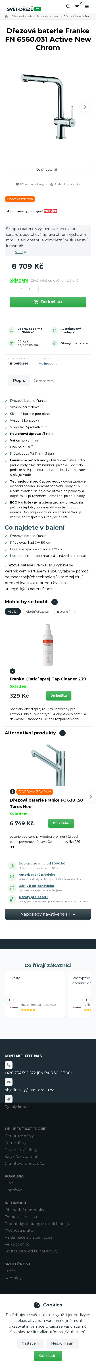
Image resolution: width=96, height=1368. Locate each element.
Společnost (18, 1264)
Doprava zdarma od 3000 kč (29, 330)
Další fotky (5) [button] (46, 170)
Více (19, 252)
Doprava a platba (21, 1217)
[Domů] (24, 9)
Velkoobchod (17, 1244)
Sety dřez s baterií (21, 1157)
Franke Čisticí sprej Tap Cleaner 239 (48, 679)
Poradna (14, 1176)
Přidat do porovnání (67, 184)
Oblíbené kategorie (25, 1129)
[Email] (8, 1082)
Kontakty (13, 1278)
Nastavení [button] (30, 1343)
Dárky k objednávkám (27, 343)
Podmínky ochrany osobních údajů (37, 1224)
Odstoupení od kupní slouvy (31, 1251)
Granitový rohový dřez (25, 1163)
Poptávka (14, 1190)
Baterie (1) (64, 611)
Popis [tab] (19, 380)
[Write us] (8, 1099)
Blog (9, 1183)
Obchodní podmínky (24, 1210)
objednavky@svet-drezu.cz (29, 1090)
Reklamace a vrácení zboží (29, 1237)
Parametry (43, 381)
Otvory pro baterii (74, 343)
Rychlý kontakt (18, 1107)
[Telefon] (8, 1065)
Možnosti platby (20, 1230)
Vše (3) (13, 611)
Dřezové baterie (22, 16)
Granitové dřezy (19, 1136)
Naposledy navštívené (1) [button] (45, 914)
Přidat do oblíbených (33, 184)
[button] (84, 106)
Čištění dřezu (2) (37, 611)
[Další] (86, 1000)
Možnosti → (48, 363)
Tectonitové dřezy (21, 1150)
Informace (16, 1203)
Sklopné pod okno (47, 16)
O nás (10, 1271)
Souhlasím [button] (48, 1355)
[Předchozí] (10, 1000)
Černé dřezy (15, 1143)
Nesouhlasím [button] (63, 1343)
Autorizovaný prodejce (71, 330)
